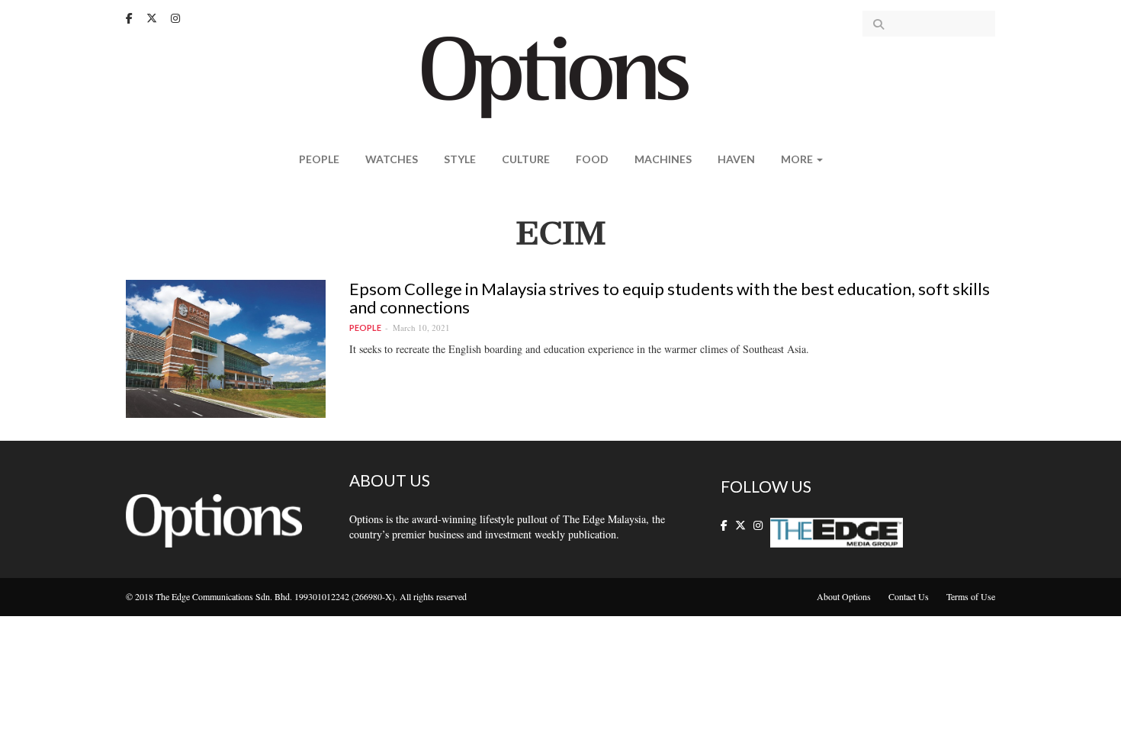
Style (460, 159)
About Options (844, 596)
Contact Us (908, 596)
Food (592, 159)
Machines (663, 159)
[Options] (561, 76)
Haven (736, 159)
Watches (391, 159)
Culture (526, 159)
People (319, 159)
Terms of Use (970, 596)
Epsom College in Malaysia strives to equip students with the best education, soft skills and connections (669, 297)
